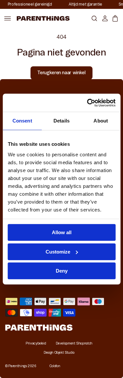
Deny (62, 271)
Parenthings (17, 366)
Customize (58, 252)
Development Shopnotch (74, 343)
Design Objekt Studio (59, 352)
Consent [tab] (22, 120)
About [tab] (100, 120)
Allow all (62, 232)
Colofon (55, 366)
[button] (93, 18)
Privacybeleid (36, 343)
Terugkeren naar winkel (61, 72)
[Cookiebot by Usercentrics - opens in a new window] (87, 103)
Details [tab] (61, 120)
